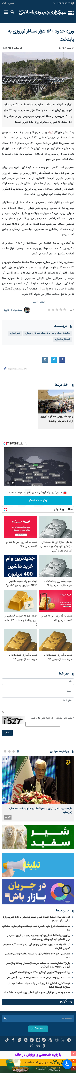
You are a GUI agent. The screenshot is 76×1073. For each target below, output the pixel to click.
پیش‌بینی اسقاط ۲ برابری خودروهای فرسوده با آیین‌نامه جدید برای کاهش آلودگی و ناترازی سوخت (38, 937)
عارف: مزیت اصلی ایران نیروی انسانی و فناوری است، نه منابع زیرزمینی (40, 810)
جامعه (42, 302)
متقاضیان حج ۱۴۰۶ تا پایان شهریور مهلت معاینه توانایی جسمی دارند (37, 956)
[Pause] (7, 482)
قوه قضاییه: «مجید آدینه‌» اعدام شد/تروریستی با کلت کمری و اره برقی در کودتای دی (36, 919)
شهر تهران (15, 333)
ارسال (7, 733)
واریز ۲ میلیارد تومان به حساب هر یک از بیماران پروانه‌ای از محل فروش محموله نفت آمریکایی (38, 965)
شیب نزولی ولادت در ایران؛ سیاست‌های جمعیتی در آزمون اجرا (38, 978)
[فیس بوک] (13, 1040)
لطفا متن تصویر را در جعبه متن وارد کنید (52, 718)
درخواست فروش (38, 500)
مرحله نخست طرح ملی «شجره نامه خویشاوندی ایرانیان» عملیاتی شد (36, 928)
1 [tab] (18, 751)
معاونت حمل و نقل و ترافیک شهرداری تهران (47, 333)
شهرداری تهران (62, 339)
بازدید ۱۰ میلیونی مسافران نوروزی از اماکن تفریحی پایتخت (56, 419)
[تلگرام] (69, 1040)
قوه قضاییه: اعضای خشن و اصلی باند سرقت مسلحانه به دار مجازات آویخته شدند (39, 985)
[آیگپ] (38, 1040)
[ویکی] (38, 1046)
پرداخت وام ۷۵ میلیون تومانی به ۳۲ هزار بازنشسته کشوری (40, 972)
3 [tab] (9, 751)
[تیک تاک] (7, 1040)
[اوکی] (44, 1046)
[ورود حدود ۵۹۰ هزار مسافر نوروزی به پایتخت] (38, 76)
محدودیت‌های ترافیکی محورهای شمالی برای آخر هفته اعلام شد (36, 992)
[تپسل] (5, 443)
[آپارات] (50, 1040)
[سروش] (25, 1040)
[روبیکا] (56, 1040)
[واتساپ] (31, 1046)
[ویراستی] (19, 1040)
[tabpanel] (38, 788)
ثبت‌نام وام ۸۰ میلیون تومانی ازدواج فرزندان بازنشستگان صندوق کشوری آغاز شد (36, 947)
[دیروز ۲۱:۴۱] (38, 780)
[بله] (44, 1040)
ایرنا (42, 13)
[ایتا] (31, 1040)
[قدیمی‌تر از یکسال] (56, 401)
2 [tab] (13, 751)
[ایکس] (62, 1040)
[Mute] (13, 482)
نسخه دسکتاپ (38, 1029)
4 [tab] (5, 751)
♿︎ (67, 1063)
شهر (35, 302)
